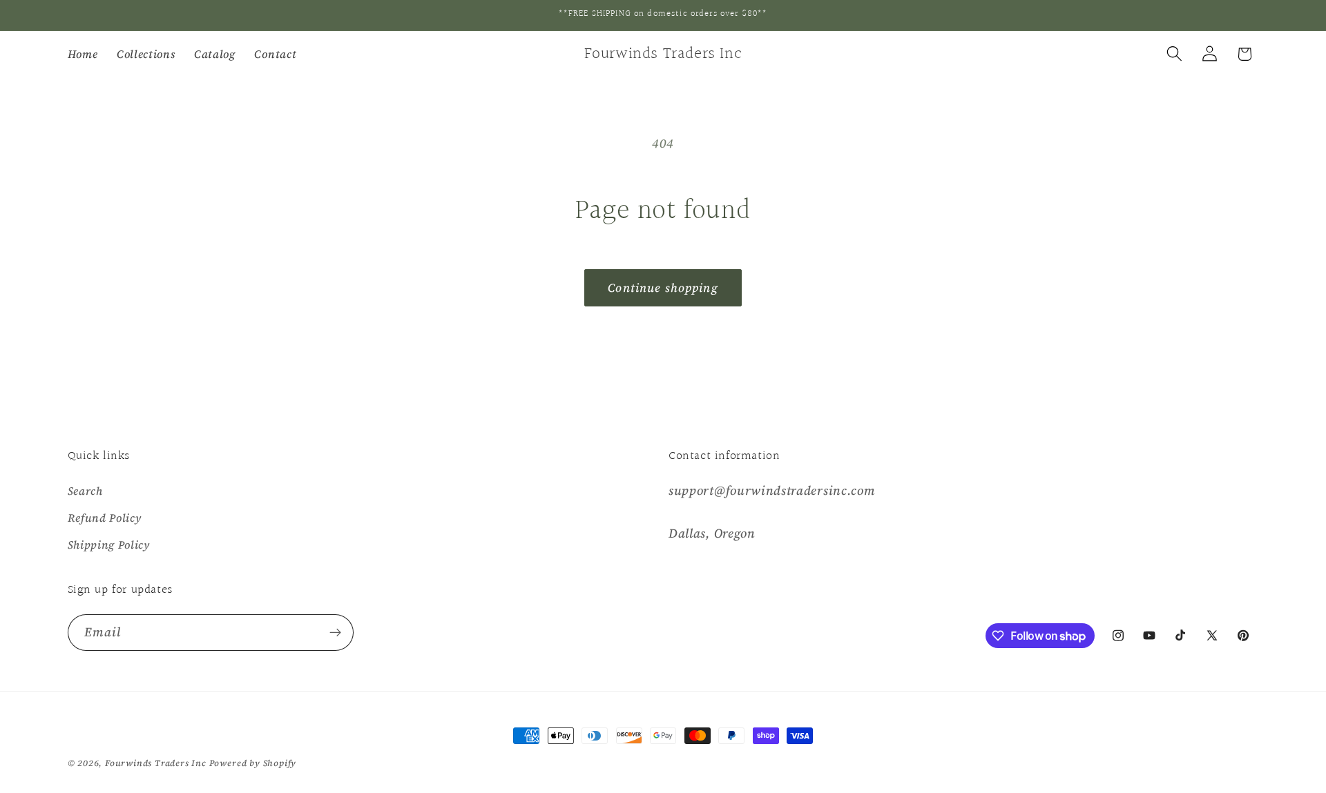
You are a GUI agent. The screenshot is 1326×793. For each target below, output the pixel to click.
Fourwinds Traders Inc (155, 763)
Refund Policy (105, 517)
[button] (1174, 54)
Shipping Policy (109, 544)
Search (85, 490)
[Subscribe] (335, 633)
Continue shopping (663, 288)
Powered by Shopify (253, 763)
